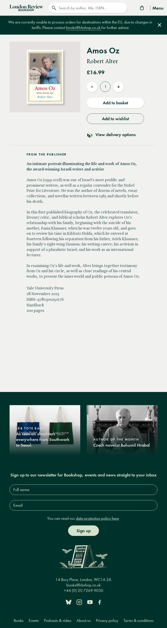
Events (34, 620)
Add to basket (115, 102)
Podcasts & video (57, 620)
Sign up (84, 530)
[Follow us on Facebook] (99, 601)
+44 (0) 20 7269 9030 (83, 590)
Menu (158, 8)
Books (18, 620)
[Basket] (142, 8)
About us (84, 620)
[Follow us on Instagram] (79, 601)
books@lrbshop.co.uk (83, 27)
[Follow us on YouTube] (90, 601)
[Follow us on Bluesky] (68, 601)
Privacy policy (107, 620)
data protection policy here (97, 518)
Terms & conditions (139, 620)
